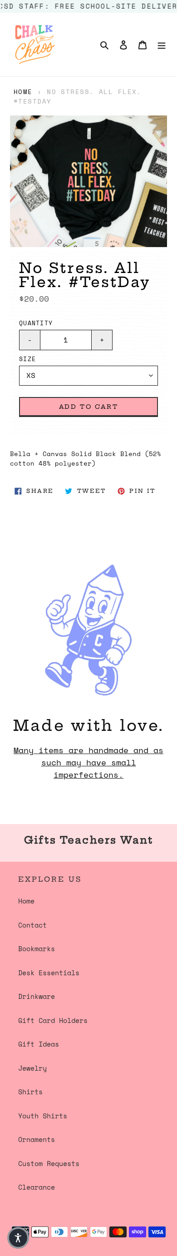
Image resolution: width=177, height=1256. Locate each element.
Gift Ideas (38, 1044)
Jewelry (32, 1068)
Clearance (36, 1187)
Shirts (30, 1092)
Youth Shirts (42, 1116)
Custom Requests (48, 1163)
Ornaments (36, 1139)
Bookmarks (36, 948)
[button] (18, 1238)
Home (23, 91)
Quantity (36, 323)
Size (27, 359)
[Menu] (161, 44)
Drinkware (36, 996)
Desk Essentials (48, 973)
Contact (32, 925)
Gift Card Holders (53, 1020)
